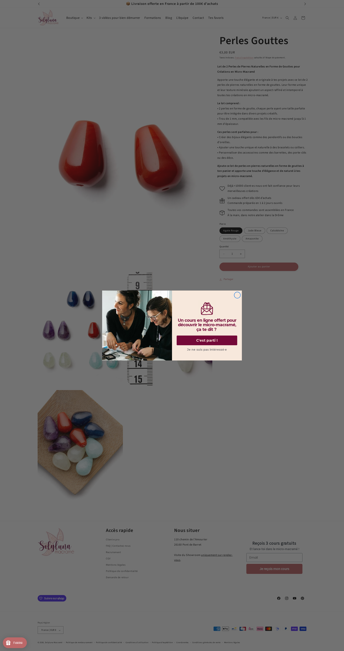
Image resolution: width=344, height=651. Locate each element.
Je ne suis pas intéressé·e (207, 349)
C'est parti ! (207, 340)
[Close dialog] (237, 295)
